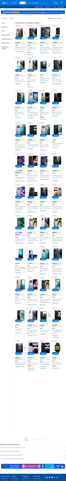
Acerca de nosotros (37, 478)
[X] (44, 477)
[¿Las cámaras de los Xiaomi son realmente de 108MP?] (64, 459)
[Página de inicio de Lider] (5, 2)
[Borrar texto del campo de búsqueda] (23, 3)
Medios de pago (15, 478)
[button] (55, 2)
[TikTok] (57, 477)
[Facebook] (47, 477)
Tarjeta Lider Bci (48, 7)
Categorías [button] (15, 3)
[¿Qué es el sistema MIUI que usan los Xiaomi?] (64, 451)
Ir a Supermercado (34, 3)
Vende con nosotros (39, 7)
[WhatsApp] (54, 477)
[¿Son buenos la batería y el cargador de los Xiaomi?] (64, 455)
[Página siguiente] (42, 439)
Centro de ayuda (60, 7)
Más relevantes (58, 18)
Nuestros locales (25, 478)
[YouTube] (49, 477)
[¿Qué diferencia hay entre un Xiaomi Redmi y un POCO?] (64, 448)
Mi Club (54, 7)
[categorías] (25, 3)
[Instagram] (52, 477)
